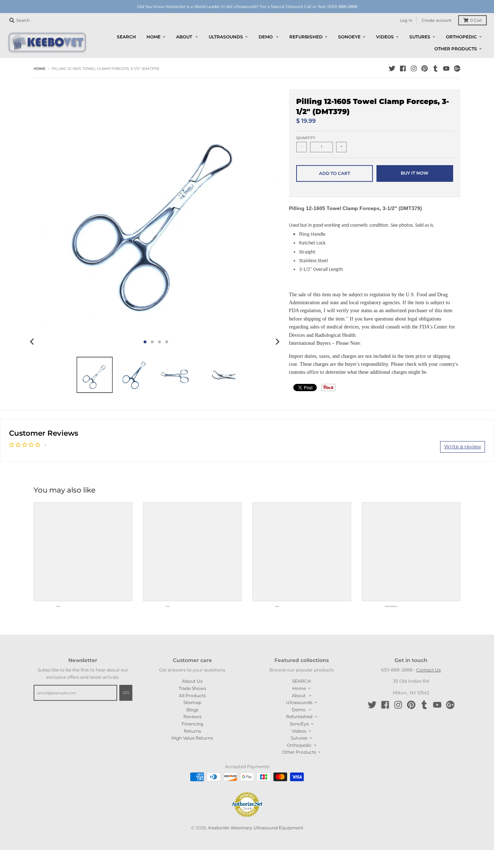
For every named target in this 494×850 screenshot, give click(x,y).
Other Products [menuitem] (455, 48)
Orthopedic (299, 745)
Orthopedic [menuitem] (461, 36)
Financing (192, 724)
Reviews (192, 716)
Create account (436, 20)
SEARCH (301, 681)
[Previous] (33, 342)
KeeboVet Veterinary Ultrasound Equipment (255, 827)
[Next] (277, 342)
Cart (476, 20)
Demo (299, 709)
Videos (299, 731)
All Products (192, 695)
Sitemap (192, 702)
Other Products (299, 752)
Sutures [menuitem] (419, 36)
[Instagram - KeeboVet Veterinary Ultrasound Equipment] (413, 68)
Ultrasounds (299, 702)
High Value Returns (192, 738)
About (299, 695)
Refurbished (299, 716)
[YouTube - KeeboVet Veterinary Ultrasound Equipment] (446, 68)
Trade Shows (192, 688)
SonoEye (299, 724)
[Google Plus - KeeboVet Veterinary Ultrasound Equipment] (457, 68)
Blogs (192, 709)
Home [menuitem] (153, 36)
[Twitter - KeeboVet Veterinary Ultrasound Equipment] (392, 68)
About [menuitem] (184, 36)
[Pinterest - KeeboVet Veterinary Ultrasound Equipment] (424, 68)
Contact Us (428, 670)
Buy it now (415, 173)
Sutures (299, 738)
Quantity (305, 138)
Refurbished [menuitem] (306, 36)
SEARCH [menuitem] (126, 36)
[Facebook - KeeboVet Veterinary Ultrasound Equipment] (403, 68)
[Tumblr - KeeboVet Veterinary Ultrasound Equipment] (435, 68)
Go (126, 693)
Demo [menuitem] (266, 36)
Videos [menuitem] (385, 36)
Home (40, 69)
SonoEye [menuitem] (349, 36)
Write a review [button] (462, 446)
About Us (192, 681)
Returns (192, 731)
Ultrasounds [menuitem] (226, 36)
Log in (406, 20)
